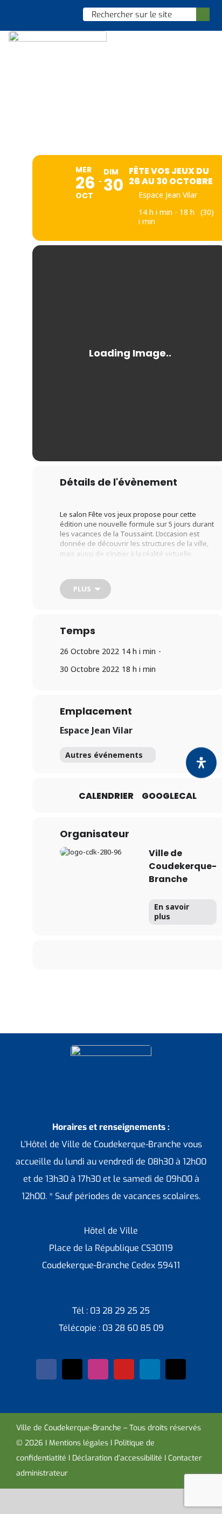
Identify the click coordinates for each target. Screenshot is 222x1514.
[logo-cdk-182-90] (58, 35)
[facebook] (46, 1369)
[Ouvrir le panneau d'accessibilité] (201, 762)
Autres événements (104, 755)
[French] (47, 14)
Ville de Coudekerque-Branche (183, 866)
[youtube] (124, 1369)
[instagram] (98, 1369)
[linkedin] (150, 1369)
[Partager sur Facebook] (74, 954)
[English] (33, 14)
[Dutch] (19, 14)
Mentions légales (78, 1443)
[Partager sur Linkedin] (117, 954)
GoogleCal (169, 796)
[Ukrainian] (61, 14)
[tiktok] (175, 1369)
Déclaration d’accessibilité (117, 1458)
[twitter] (72, 1369)
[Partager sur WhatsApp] (139, 954)
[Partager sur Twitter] (96, 954)
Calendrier (106, 796)
